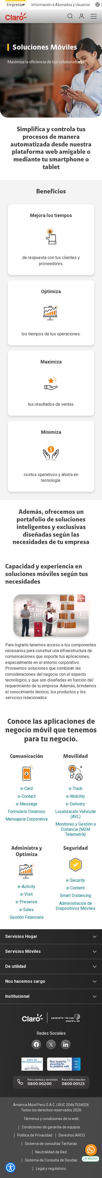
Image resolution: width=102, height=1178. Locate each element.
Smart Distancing (75, 895)
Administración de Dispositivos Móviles (75, 906)
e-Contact (27, 796)
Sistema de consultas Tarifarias (51, 1144)
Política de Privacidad (34, 1135)
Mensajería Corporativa (26, 819)
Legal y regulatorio (51, 1168)
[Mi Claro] (81, 16)
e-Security (75, 880)
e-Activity (26, 886)
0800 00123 (73, 1084)
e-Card (26, 788)
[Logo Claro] (16, 16)
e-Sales (26, 909)
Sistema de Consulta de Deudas (51, 1160)
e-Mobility (75, 796)
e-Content (75, 887)
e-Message (26, 803)
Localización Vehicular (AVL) (75, 814)
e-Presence (26, 901)
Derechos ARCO (72, 1135)
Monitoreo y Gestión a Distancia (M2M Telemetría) (75, 829)
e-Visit (26, 894)
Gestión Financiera (26, 917)
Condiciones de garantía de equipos (51, 1127)
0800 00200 (39, 1084)
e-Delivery (75, 803)
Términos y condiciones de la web (51, 1119)
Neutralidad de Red (51, 1152)
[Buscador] (70, 16)
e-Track (75, 788)
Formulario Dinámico (26, 811)
